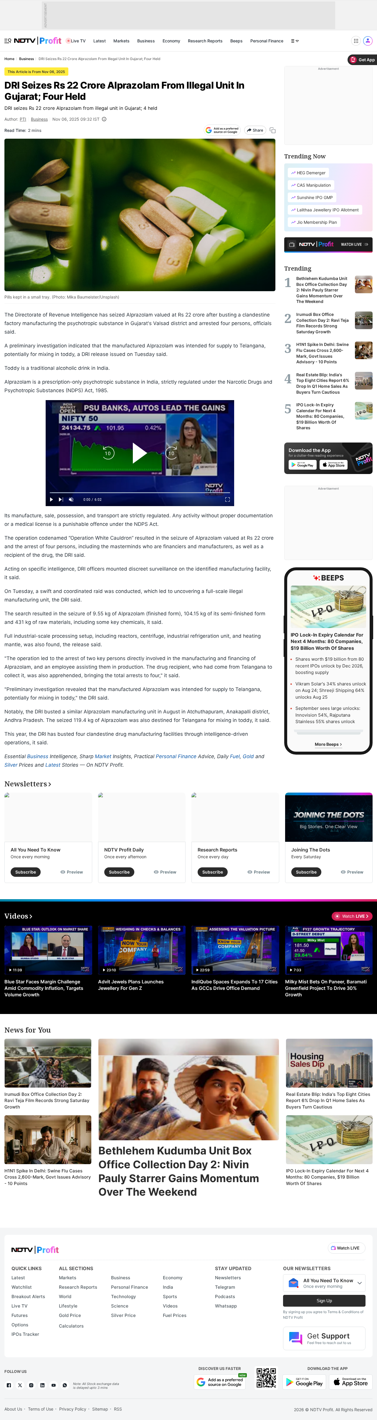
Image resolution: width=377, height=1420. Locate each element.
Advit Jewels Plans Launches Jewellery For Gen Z (131, 985)
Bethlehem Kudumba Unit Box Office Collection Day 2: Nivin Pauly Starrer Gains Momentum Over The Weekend (178, 1171)
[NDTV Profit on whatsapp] (64, 1385)
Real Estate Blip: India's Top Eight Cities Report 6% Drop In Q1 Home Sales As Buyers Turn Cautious (328, 1100)
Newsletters (228, 1277)
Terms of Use (40, 1408)
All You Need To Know (35, 850)
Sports (170, 1296)
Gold (248, 756)
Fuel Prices (174, 1315)
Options (19, 1325)
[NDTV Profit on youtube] (53, 1385)
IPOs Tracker (25, 1334)
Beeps (236, 40)
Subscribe (25, 871)
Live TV (78, 40)
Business (146, 40)
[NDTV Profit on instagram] (31, 1385)
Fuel (235, 756)
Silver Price (123, 1315)
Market (103, 756)
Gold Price (70, 1315)
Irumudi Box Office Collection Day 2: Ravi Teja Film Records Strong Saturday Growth (47, 1100)
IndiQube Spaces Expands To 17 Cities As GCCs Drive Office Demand (234, 985)
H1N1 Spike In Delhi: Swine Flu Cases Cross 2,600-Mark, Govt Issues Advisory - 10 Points (47, 1177)
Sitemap (100, 1408)
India (168, 1287)
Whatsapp (226, 1306)
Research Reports (205, 40)
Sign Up (324, 1300)
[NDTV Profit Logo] (35, 1248)
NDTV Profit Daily (124, 850)
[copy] (272, 130)
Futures (19, 1315)
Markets (121, 40)
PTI (23, 119)
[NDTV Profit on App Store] (351, 1381)
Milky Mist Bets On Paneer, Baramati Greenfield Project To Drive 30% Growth (326, 988)
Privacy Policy (72, 1408)
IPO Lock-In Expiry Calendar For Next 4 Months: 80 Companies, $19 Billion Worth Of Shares (327, 1177)
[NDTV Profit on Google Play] (304, 1381)
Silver (10, 765)
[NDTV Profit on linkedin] (42, 1385)
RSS (118, 1408)
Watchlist (21, 1287)
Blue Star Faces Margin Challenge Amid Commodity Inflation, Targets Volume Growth (43, 988)
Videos (170, 1306)
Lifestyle (68, 1306)
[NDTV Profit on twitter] (20, 1385)
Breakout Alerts (28, 1296)
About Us (13, 1408)
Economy (171, 40)
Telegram (225, 1287)
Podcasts (225, 1296)
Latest (99, 40)
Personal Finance (266, 40)
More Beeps (327, 744)
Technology (123, 1296)
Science (119, 1306)
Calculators (71, 1326)
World (65, 1296)
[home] (37, 37)
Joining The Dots (310, 850)
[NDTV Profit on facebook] (8, 1385)
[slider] (140, 492)
